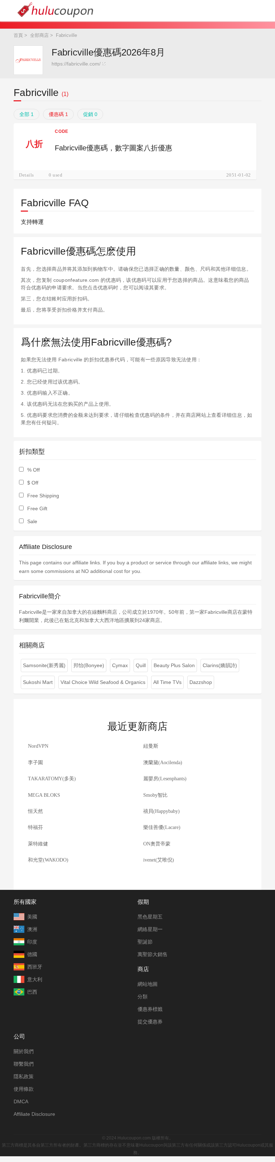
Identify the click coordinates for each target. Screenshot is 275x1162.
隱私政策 (24, 1076)
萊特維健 (38, 844)
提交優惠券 (150, 1021)
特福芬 (35, 827)
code (61, 131)
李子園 (35, 762)
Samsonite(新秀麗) (44, 665)
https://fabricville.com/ (76, 64)
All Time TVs (167, 682)
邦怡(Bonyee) (88, 665)
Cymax (120, 665)
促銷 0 (90, 114)
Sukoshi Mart (38, 682)
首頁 (18, 35)
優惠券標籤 (150, 1009)
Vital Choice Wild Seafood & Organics (103, 682)
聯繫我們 (24, 1064)
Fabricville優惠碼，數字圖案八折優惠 (113, 148)
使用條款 (24, 1089)
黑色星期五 (150, 917)
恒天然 (35, 811)
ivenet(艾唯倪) (158, 860)
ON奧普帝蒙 (156, 844)
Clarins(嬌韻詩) (220, 665)
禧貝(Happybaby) (161, 811)
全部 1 (26, 114)
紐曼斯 (150, 746)
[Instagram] (145, 1127)
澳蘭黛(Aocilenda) (162, 762)
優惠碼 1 (58, 114)
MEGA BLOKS (44, 795)
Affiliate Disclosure (34, 1114)
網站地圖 (148, 984)
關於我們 (24, 1051)
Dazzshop (200, 682)
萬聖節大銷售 (153, 954)
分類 (143, 996)
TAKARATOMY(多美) (52, 778)
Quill (141, 665)
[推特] (130, 1127)
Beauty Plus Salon (174, 665)
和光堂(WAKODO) (48, 860)
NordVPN (38, 746)
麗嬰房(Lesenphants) (165, 778)
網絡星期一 (150, 929)
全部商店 (39, 35)
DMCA (21, 1101)
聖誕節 (145, 942)
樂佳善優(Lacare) (161, 827)
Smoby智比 (155, 795)
